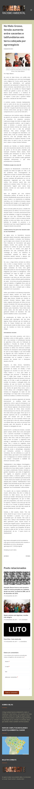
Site (6, 671)
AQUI (22, 779)
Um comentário (23, 619)
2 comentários (23, 641)
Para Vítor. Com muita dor (12, 639)
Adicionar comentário (11, 677)
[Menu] (31, 10)
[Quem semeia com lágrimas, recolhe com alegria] (17, 606)
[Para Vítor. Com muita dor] (17, 629)
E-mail (7, 666)
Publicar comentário (11, 692)
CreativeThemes (7, 787)
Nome (7, 661)
